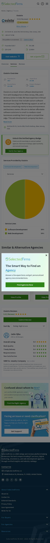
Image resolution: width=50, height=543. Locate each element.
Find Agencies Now (25, 285)
